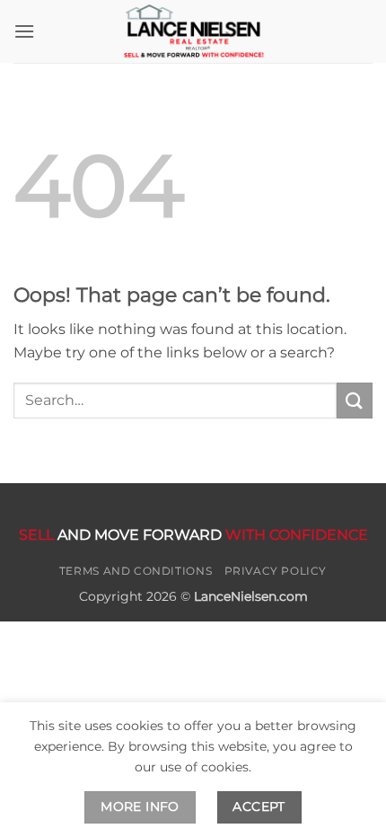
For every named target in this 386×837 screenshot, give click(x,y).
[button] (24, 31)
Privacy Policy (276, 570)
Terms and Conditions (135, 570)
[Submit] (355, 400)
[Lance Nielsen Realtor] (193, 31)
